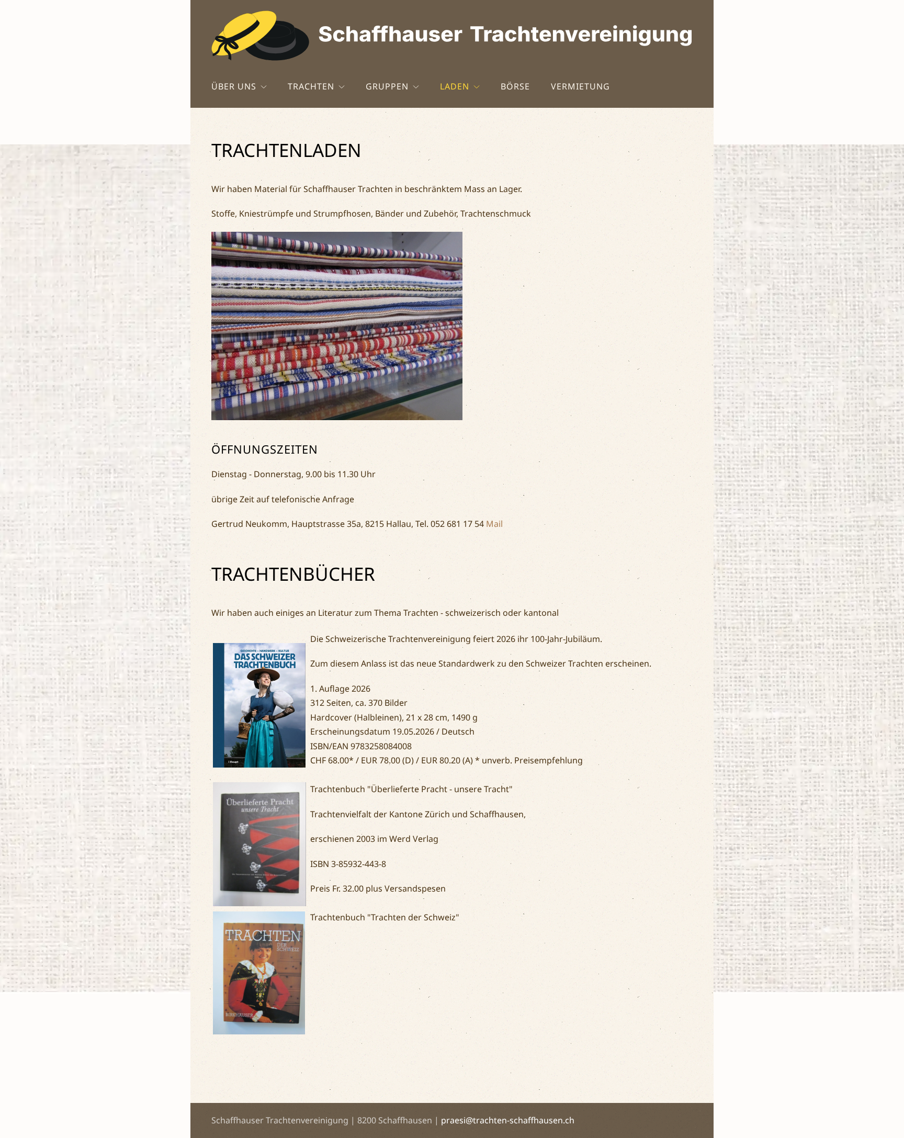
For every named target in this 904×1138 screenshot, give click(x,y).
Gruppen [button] (387, 86)
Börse (515, 86)
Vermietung (580, 86)
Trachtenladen (286, 150)
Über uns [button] (233, 86)
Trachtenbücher (293, 573)
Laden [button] (454, 86)
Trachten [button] (311, 86)
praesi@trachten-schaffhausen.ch (507, 1120)
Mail (494, 523)
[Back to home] (452, 35)
